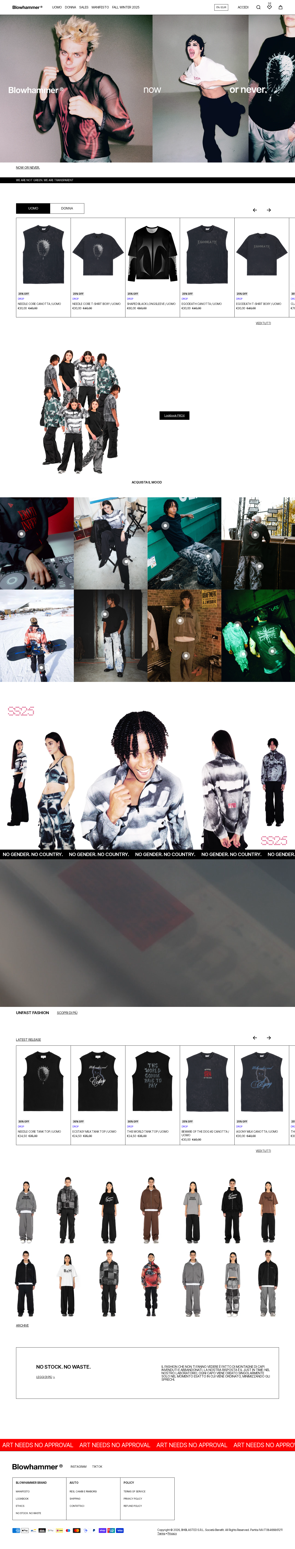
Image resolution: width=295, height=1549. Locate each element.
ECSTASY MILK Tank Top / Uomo (94, 1131)
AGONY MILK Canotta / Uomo (257, 1131)
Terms (161, 1533)
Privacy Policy (133, 1498)
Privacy (172, 1533)
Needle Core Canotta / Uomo (39, 304)
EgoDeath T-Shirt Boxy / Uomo (258, 304)
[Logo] (27, 7)
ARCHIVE (22, 1325)
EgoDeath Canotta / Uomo (202, 304)
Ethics (20, 1505)
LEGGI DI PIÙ (44, 1377)
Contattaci (77, 1505)
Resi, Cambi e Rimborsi (83, 1491)
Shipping (75, 1498)
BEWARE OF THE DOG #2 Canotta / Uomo (205, 1133)
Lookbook (22, 1498)
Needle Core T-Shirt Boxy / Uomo (96, 304)
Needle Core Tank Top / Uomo (39, 1131)
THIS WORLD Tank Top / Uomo (148, 1131)
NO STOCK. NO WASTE (28, 1513)
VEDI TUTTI (263, 323)
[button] (281, 7)
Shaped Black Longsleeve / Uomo (151, 304)
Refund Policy (133, 1505)
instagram (78, 1466)
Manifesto (23, 1491)
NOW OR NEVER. (28, 167)
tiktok (97, 1466)
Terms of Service (134, 1491)
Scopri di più (67, 1013)
